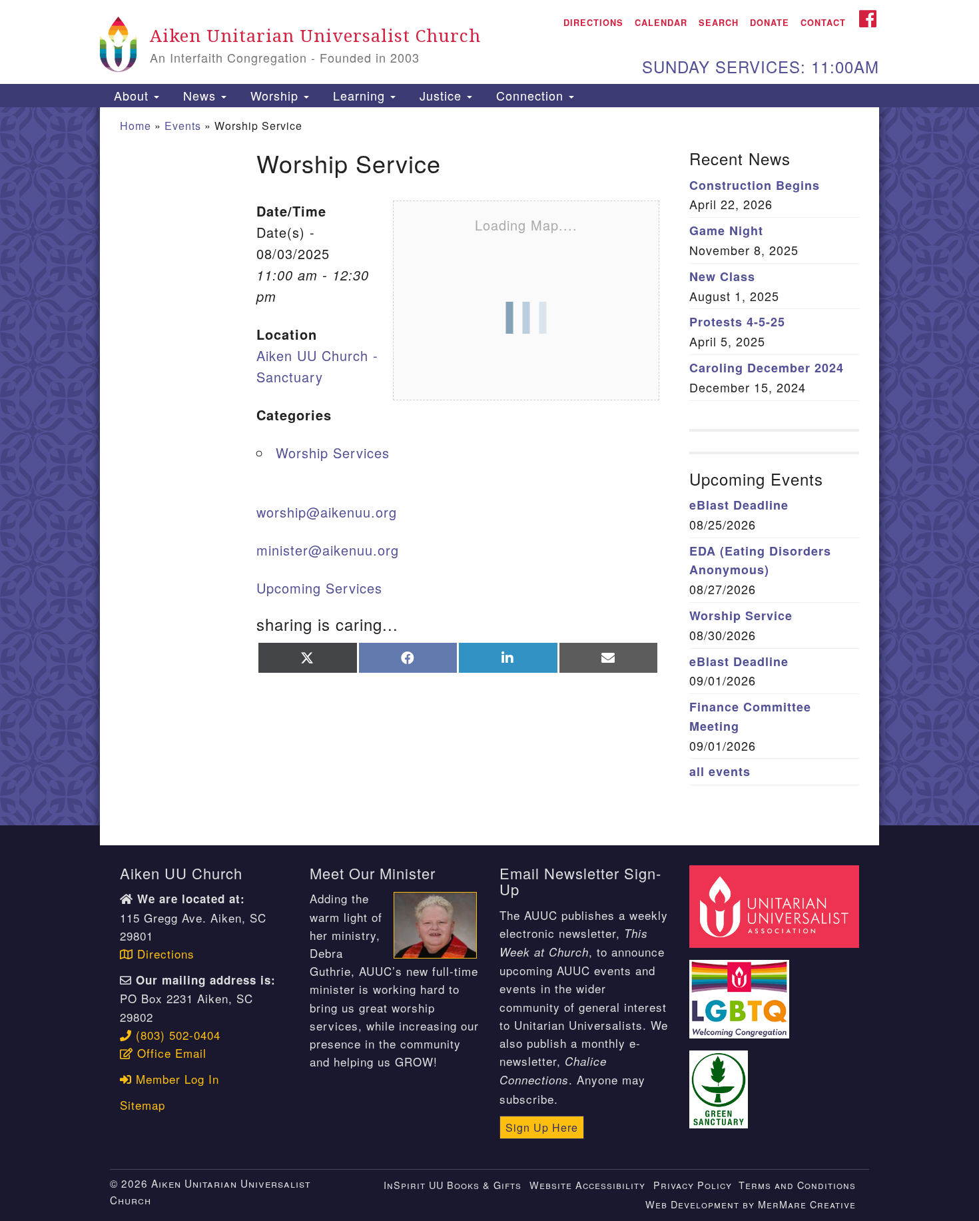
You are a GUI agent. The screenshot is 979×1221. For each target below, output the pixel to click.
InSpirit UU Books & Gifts (452, 1185)
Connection (529, 95)
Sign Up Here (541, 1127)
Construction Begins (754, 185)
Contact (823, 23)
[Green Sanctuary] (720, 1081)
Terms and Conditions (797, 1185)
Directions (593, 23)
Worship (274, 95)
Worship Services (333, 452)
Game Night (726, 230)
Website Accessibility (587, 1185)
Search (719, 23)
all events (720, 771)
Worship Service (741, 615)
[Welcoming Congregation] (741, 991)
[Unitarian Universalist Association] (775, 905)
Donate (769, 23)
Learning (359, 95)
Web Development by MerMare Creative (750, 1204)
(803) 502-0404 (176, 1034)
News (199, 95)
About (131, 95)
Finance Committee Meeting (750, 716)
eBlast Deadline (739, 505)
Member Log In (175, 1078)
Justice (441, 95)
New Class (722, 276)
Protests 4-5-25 (737, 321)
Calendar (661, 23)
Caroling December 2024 (766, 367)
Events (182, 125)
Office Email (169, 1052)
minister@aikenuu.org (327, 550)
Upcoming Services (319, 588)
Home (135, 125)
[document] (489, 466)
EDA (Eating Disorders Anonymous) (760, 560)
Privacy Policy (692, 1185)
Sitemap (142, 1104)
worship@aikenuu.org (326, 512)
